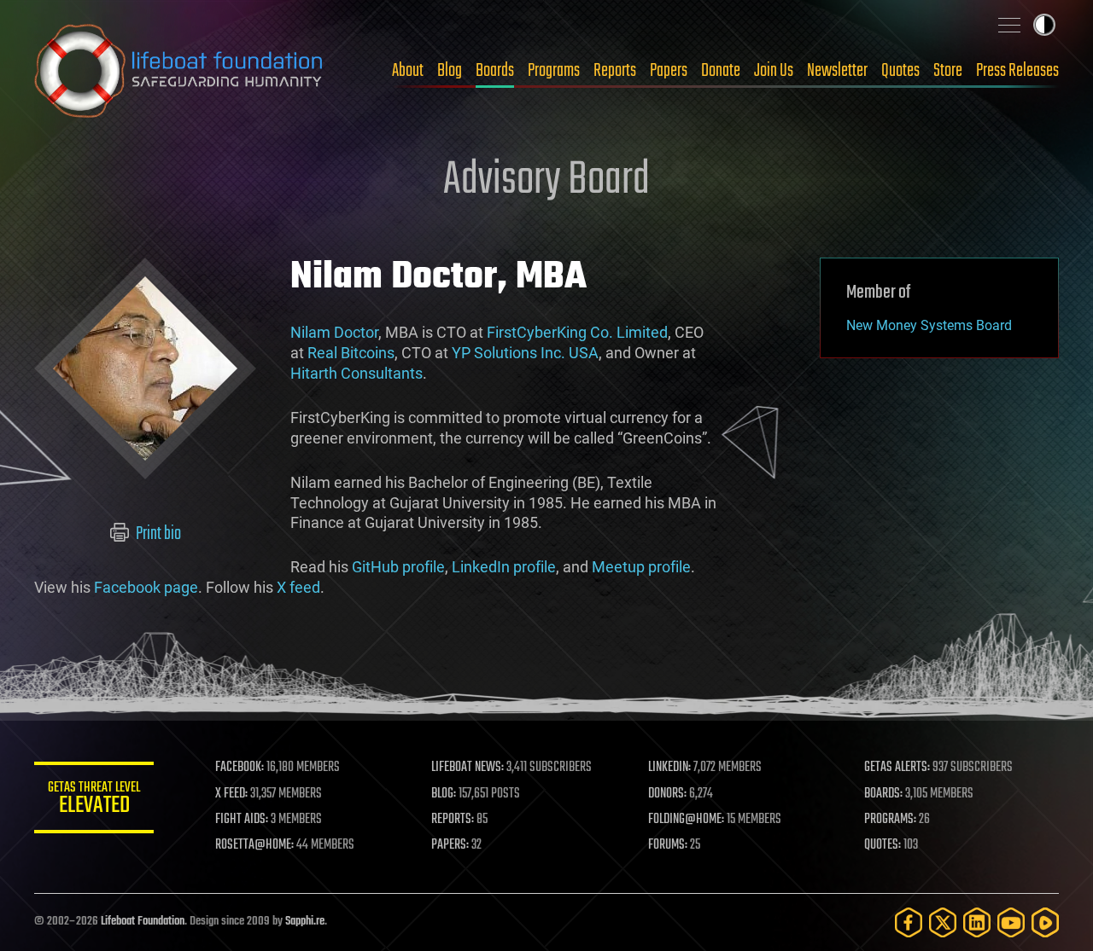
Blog (449, 71)
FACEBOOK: (239, 768)
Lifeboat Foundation (142, 921)
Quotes (900, 71)
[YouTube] (1011, 922)
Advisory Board (546, 180)
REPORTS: (452, 820)
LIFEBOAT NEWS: (467, 768)
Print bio (157, 534)
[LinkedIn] (977, 922)
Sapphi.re (304, 921)
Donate (720, 71)
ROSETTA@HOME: (254, 845)
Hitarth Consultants (356, 373)
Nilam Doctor (334, 332)
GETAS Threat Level (94, 800)
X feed (298, 587)
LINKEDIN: (669, 768)
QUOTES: (882, 845)
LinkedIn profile (504, 567)
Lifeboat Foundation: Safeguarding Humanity (179, 71)
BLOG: (443, 794)
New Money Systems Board (929, 325)
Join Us (773, 71)
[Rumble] (1045, 922)
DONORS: (667, 794)
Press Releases (1017, 71)
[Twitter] (942, 922)
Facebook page (146, 587)
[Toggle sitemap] (1009, 25)
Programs (554, 71)
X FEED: (231, 794)
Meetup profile (641, 567)
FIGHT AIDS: (241, 820)
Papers (668, 71)
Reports (614, 71)
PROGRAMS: (890, 820)
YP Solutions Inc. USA (525, 353)
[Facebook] (908, 922)
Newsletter (837, 71)
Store (947, 71)
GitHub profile (398, 567)
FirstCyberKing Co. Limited (577, 332)
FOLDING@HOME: (686, 820)
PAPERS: (450, 845)
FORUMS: (667, 845)
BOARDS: (883, 794)
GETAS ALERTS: (897, 768)
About (408, 71)
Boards (495, 71)
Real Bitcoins (351, 353)
